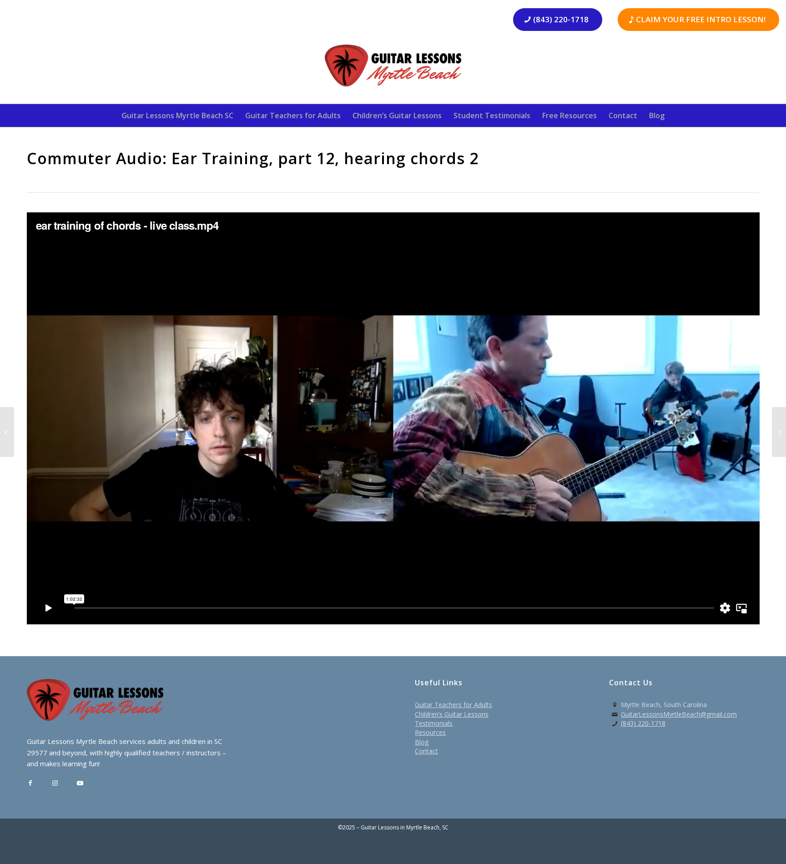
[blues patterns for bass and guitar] (7, 432)
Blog (421, 742)
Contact (426, 751)
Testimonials (434, 723)
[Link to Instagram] (55, 783)
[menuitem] (177, 115)
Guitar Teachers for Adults (453, 704)
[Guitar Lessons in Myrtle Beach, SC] (393, 68)
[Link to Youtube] (80, 783)
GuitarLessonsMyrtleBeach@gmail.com (679, 714)
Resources (430, 732)
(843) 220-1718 (643, 723)
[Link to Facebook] (30, 783)
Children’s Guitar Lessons (452, 714)
